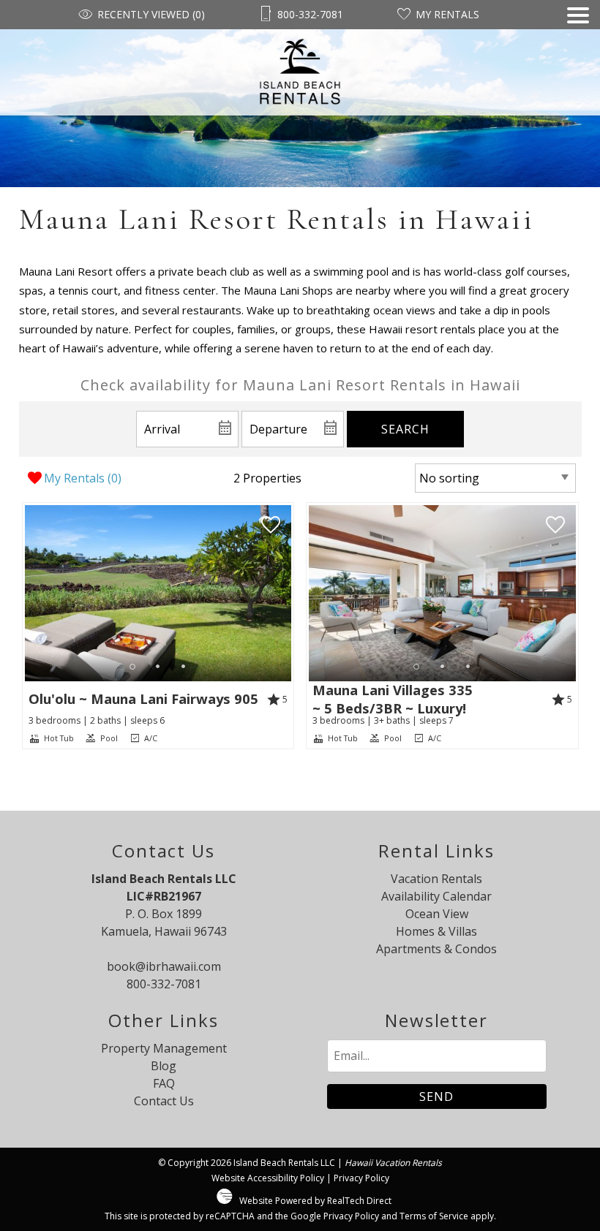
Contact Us (164, 1101)
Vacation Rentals (436, 879)
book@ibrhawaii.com (164, 966)
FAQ (164, 1083)
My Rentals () (82, 478)
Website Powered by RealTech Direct (315, 1200)
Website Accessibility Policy (267, 1178)
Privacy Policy (361, 1178)
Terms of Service (434, 1216)
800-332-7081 (164, 984)
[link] (158, 625)
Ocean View (436, 914)
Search (405, 429)
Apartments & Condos (436, 949)
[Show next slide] (286, 593)
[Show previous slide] (30, 593)
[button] (578, 61)
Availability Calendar (436, 896)
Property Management (164, 1048)
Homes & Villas (436, 931)
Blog (163, 1066)
